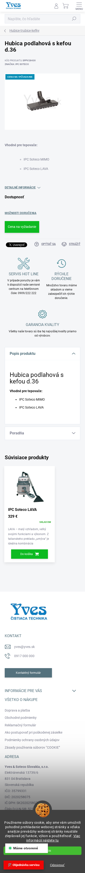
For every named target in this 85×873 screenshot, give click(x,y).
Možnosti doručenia (20, 213)
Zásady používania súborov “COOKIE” (32, 747)
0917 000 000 (24, 656)
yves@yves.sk (24, 647)
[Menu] (79, 6)
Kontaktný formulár (28, 672)
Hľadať (74, 18)
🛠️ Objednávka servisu (23, 865)
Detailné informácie (20, 187)
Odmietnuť (57, 865)
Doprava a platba (17, 710)
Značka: (17, 64)
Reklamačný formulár (20, 725)
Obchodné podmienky (21, 718)
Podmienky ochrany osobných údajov (32, 740)
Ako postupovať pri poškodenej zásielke (33, 732)
